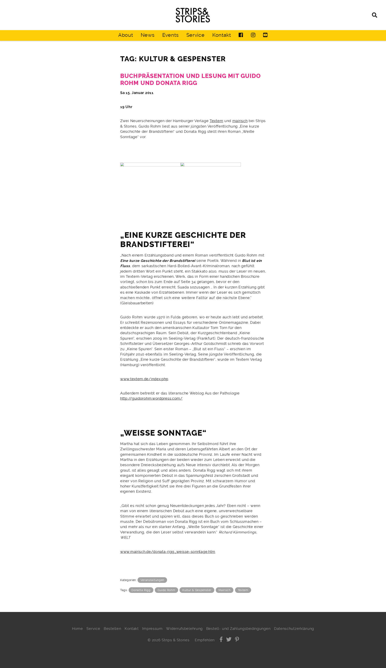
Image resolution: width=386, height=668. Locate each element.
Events (170, 35)
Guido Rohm (166, 590)
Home (77, 629)
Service (195, 35)
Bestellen (112, 629)
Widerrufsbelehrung (184, 629)
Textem (216, 121)
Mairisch (225, 590)
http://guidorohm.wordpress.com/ (151, 398)
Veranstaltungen (152, 580)
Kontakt (221, 35)
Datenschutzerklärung (294, 629)
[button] (221, 640)
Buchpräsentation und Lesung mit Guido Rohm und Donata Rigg (190, 79)
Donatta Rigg (140, 590)
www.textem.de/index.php (144, 379)
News (148, 35)
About (125, 35)
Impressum (152, 629)
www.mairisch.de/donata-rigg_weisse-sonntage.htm (167, 552)
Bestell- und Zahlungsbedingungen (238, 629)
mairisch (240, 121)
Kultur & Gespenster (196, 590)
